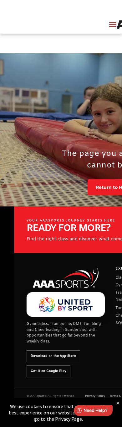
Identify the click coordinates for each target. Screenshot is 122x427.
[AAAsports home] (66, 277)
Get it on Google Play (48, 371)
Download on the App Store (53, 356)
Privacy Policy (95, 396)
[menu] (112, 24)
